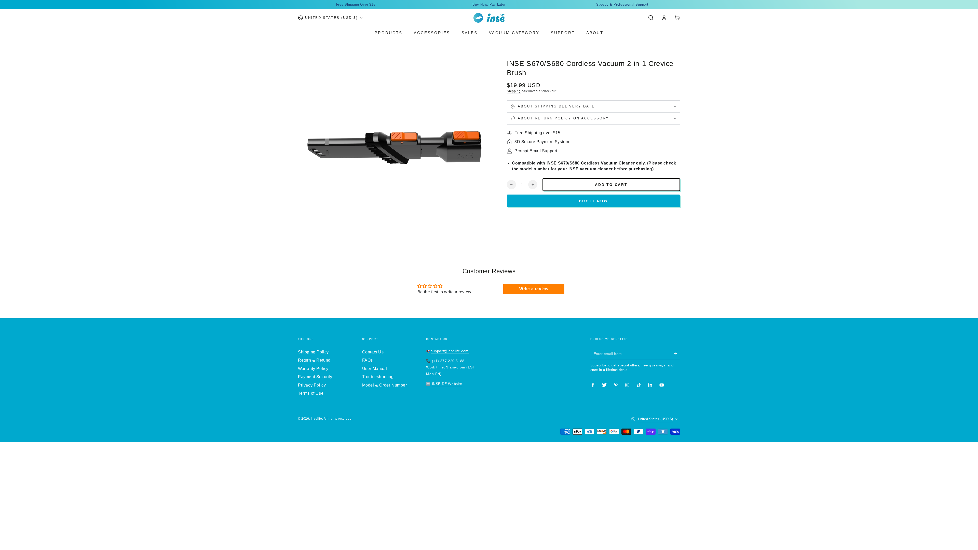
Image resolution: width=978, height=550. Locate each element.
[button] (650, 17)
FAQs (367, 360)
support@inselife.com (450, 351)
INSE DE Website (447, 384)
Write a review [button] (533, 289)
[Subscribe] (677, 353)
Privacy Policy (312, 385)
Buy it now (593, 201)
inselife (316, 418)
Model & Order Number (384, 385)
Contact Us (373, 352)
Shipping (514, 91)
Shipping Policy (313, 352)
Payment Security (315, 377)
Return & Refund (314, 360)
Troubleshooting (378, 377)
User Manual (374, 368)
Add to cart (611, 185)
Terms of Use (310, 393)
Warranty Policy (313, 368)
